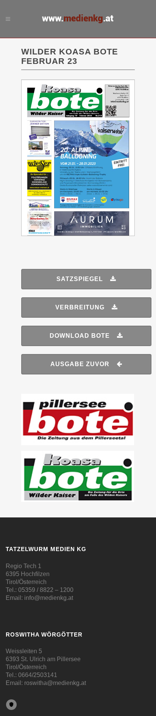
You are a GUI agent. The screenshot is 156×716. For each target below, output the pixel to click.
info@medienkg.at (48, 598)
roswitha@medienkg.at (55, 683)
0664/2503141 (37, 675)
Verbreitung (80, 307)
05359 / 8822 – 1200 (45, 590)
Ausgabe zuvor (79, 364)
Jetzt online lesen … (78, 98)
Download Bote (80, 335)
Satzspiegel (79, 279)
